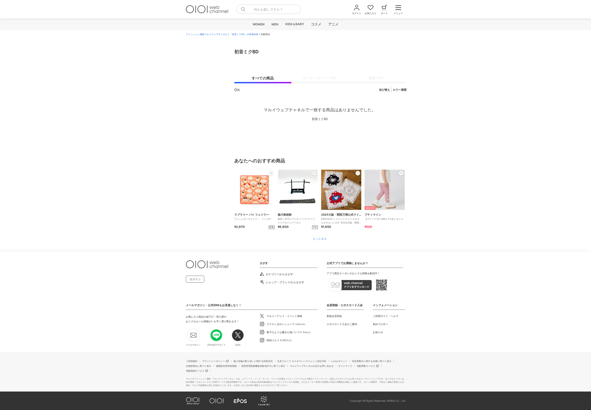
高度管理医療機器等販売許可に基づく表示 (263, 366)
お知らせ (378, 332)
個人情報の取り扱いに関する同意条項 (253, 361)
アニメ (333, 24)
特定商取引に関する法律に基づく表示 (371, 361)
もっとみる (320, 238)
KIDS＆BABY (294, 24)
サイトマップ (345, 366)
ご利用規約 (191, 361)
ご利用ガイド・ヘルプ (385, 316)
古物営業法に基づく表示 (198, 366)
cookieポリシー (339, 361)
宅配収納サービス (195, 370)
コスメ (316, 24)
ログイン (195, 279)
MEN (274, 24)
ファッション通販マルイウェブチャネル (206, 34)
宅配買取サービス (366, 366)
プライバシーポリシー (213, 361)
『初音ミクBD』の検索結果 (244, 34)
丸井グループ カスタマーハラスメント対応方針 (301, 361)
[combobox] (268, 9)
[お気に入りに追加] (271, 173)
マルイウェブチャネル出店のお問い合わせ (312, 366)
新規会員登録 (334, 316)
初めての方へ (380, 324)
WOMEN (258, 24)
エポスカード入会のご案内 (342, 324)
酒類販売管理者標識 (226, 366)
